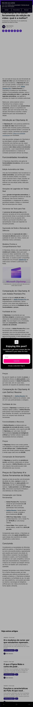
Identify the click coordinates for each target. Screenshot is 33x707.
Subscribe (16, 361)
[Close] (30, 339)
